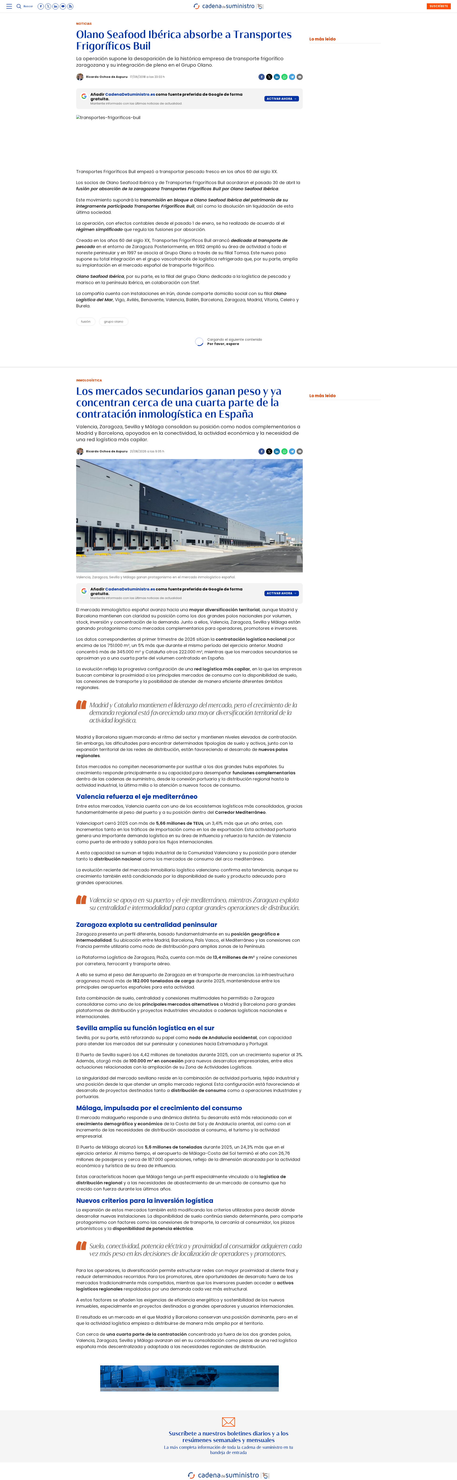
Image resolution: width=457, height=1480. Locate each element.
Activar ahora (279, 99)
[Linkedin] (277, 77)
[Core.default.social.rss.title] (70, 6)
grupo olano (113, 321)
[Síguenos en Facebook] (41, 6)
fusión (85, 321)
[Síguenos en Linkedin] (55, 6)
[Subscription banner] (189, 1396)
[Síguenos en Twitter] (48, 6)
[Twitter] (269, 77)
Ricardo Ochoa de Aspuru (107, 77)
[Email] (300, 77)
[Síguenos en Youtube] (63, 6)
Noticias (84, 24)
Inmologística (89, 380)
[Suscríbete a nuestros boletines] (228, 1436)
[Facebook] (261, 77)
